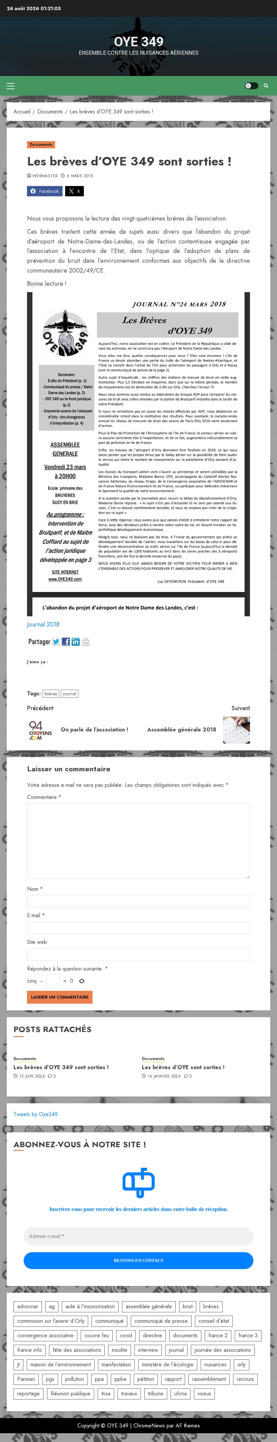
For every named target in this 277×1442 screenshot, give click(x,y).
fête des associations (77, 1350)
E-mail (36, 915)
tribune (155, 1393)
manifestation (116, 1364)
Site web (37, 942)
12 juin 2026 (32, 1076)
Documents (41, 144)
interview (148, 1350)
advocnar (27, 1306)
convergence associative (45, 1335)
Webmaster (45, 176)
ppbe (121, 1379)
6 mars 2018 (80, 176)
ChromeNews (149, 1426)
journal (69, 693)
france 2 (218, 1335)
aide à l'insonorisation (90, 1306)
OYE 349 (138, 42)
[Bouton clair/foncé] (251, 85)
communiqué (109, 1321)
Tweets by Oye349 (36, 1114)
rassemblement (209, 1379)
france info (29, 1350)
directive (152, 1335)
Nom (35, 889)
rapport (173, 1379)
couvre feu (96, 1335)
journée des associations (223, 1350)
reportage (28, 1393)
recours (245, 1379)
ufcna (180, 1393)
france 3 (248, 1335)
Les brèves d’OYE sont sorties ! (183, 1067)
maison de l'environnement (60, 1364)
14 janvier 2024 (164, 1076)
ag (52, 1306)
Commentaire (44, 797)
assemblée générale (149, 1306)
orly (241, 1364)
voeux (204, 1393)
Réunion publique (71, 1393)
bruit (188, 1306)
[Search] (266, 85)
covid (126, 1335)
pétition (145, 1379)
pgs (50, 1379)
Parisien (26, 1379)
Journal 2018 (43, 624)
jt (18, 1364)
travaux (129, 1393)
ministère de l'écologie (168, 1364)
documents (185, 1335)
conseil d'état (214, 1321)
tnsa (105, 1393)
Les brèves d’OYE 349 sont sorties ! (61, 1067)
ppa (99, 1379)
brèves (51, 693)
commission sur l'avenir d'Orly (50, 1321)
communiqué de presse (161, 1321)
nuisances (215, 1364)
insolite (119, 1350)
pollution (74, 1379)
